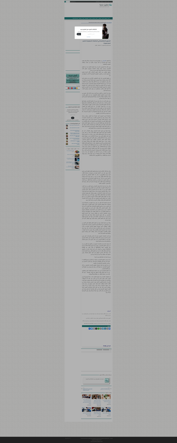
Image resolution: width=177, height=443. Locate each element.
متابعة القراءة (88, 36)
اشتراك (79, 34)
